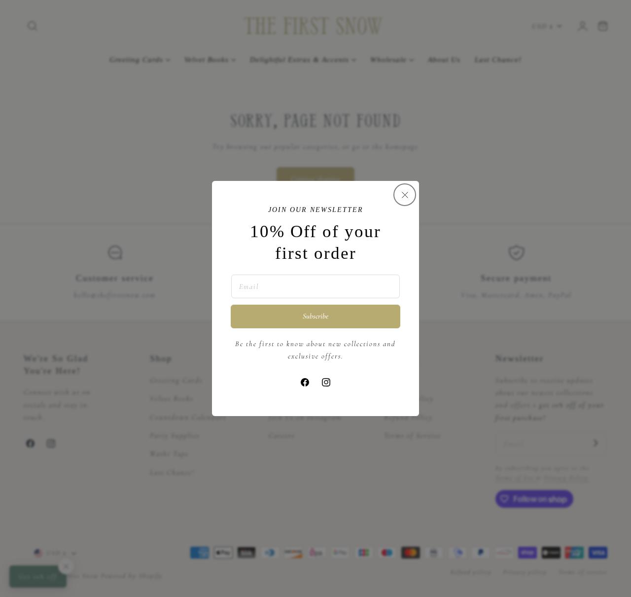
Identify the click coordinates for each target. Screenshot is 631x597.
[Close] (404, 194)
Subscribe (315, 316)
